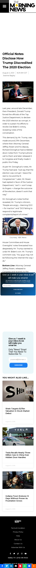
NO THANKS (18, 293)
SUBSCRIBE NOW (18, 289)
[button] (18, 276)
